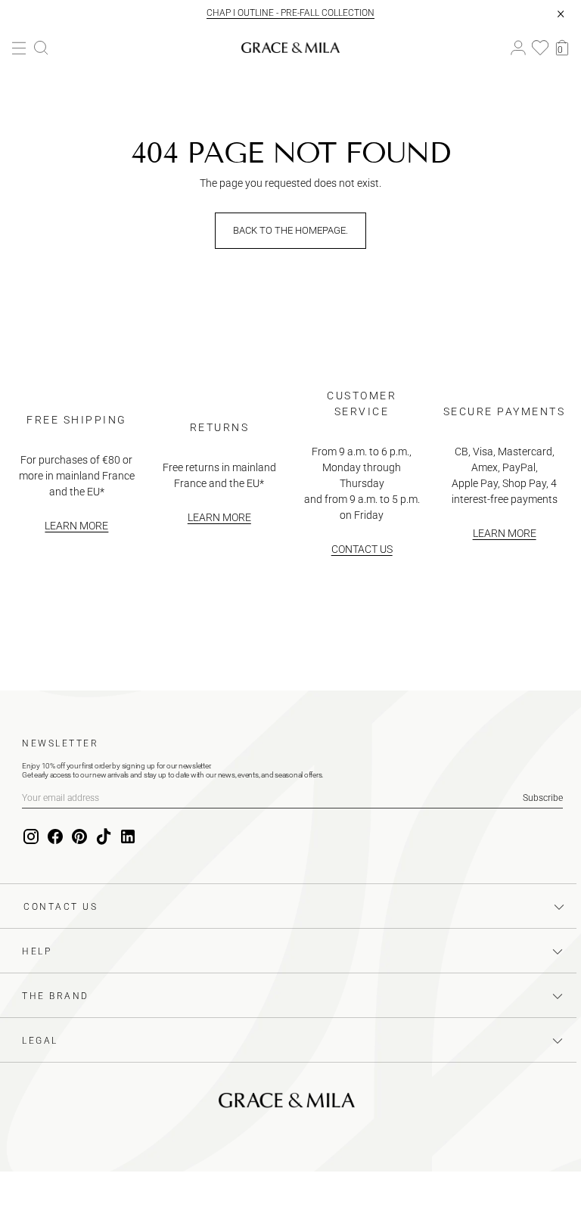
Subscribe (543, 798)
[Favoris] (540, 47)
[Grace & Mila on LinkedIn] (128, 837)
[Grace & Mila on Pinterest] (79, 837)
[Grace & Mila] (290, 47)
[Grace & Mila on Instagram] (31, 837)
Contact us (362, 549)
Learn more (76, 526)
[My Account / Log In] (518, 48)
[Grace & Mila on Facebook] (55, 837)
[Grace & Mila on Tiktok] (104, 837)
